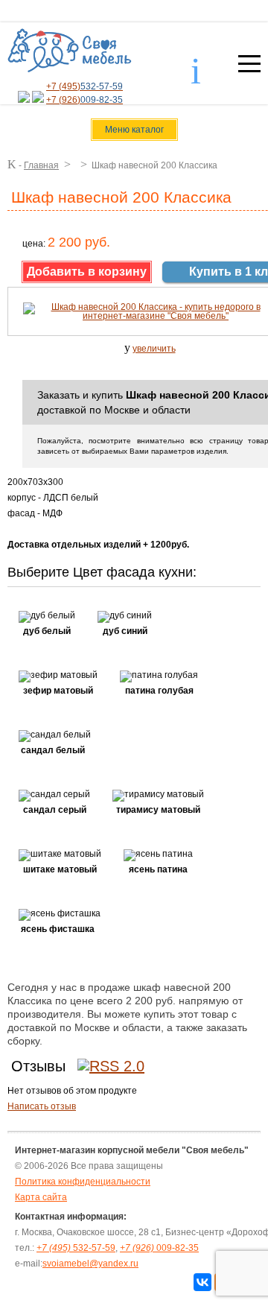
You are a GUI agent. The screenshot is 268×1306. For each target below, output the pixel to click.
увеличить (154, 348)
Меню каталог (134, 129)
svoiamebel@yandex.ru (90, 1263)
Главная (41, 165)
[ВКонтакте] (202, 1282)
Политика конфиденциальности (82, 1181)
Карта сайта (41, 1197)
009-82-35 (159, 1248)
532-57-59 (75, 1248)
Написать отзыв (41, 1106)
